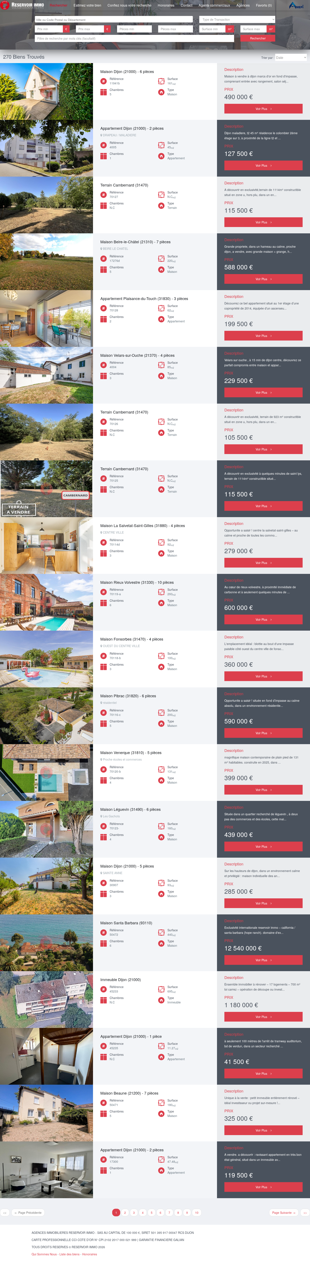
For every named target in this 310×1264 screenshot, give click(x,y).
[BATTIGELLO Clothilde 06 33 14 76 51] (46, 886)
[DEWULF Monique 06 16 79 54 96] (46, 1169)
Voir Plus (261, 109)
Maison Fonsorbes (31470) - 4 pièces (131, 639)
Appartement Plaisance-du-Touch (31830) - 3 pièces (144, 298)
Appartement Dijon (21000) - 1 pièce (131, 1036)
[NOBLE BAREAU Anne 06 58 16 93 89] (46, 205)
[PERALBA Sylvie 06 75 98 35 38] (46, 148)
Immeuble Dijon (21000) (120, 979)
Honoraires (166, 5)
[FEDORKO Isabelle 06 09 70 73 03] (46, 318)
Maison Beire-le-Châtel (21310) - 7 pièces (135, 241)
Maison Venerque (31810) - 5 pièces (131, 752)
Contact (186, 5)
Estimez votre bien (87, 5)
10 (196, 1212)
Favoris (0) (264, 5)
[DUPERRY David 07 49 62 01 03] (46, 999)
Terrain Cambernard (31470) (124, 185)
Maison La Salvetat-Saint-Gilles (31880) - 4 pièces (142, 525)
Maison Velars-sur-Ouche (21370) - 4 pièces (137, 355)
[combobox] (114, 19)
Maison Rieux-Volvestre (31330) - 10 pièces (137, 582)
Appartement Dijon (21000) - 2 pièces (132, 128)
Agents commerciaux (214, 5)
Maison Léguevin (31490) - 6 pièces (130, 809)
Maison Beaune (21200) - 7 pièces (129, 1093)
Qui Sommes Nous (44, 1254)
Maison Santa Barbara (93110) (126, 922)
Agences (243, 5)
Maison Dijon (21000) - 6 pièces (127, 71)
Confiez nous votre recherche (129, 5)
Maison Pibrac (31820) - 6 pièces (128, 695)
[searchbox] (114, 19)
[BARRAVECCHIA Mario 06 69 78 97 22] (46, 942)
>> (305, 1212)
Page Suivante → (283, 1212)
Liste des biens (69, 1254)
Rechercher (58, 5)
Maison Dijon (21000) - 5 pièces (127, 866)
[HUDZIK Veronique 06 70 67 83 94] (46, 261)
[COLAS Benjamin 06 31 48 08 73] (46, 91)
